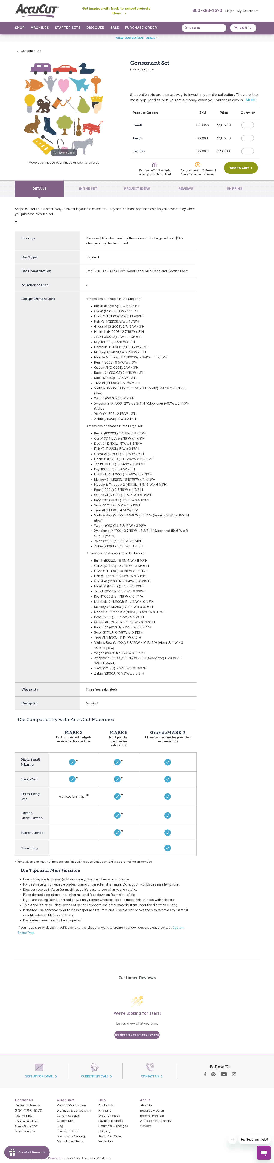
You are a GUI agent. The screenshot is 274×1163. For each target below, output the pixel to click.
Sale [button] (114, 27)
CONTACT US (150, 1076)
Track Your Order (110, 1136)
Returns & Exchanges (113, 1126)
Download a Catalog (71, 1136)
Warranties (105, 1141)
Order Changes (109, 1115)
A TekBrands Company (155, 1120)
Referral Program (152, 1115)
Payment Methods (110, 1120)
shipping (234, 188)
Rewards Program (152, 1110)
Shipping (104, 1131)
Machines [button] (40, 27)
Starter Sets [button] (67, 27)
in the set (88, 188)
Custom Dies (65, 1120)
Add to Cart (239, 168)
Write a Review (143, 69)
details (39, 188)
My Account (246, 11)
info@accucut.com (27, 1121)
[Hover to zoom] (64, 108)
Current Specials (68, 1115)
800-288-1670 (207, 11)
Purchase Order (141, 27)
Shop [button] (20, 27)
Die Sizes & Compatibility (74, 1110)
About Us (146, 1105)
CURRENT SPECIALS (94, 1076)
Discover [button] (95, 27)
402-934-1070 (24, 1116)
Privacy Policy (72, 1158)
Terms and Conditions (97, 1158)
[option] (29, 50)
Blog (60, 1126)
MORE (251, 100)
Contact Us (105, 1105)
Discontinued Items (70, 1141)
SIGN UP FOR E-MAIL (39, 1076)
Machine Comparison (71, 1105)
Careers (146, 1126)
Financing (104, 1110)
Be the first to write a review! (137, 1035)
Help (229, 11)
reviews (186, 188)
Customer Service (27, 1105)
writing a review (204, 174)
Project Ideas (137, 188)
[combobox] (204, 28)
